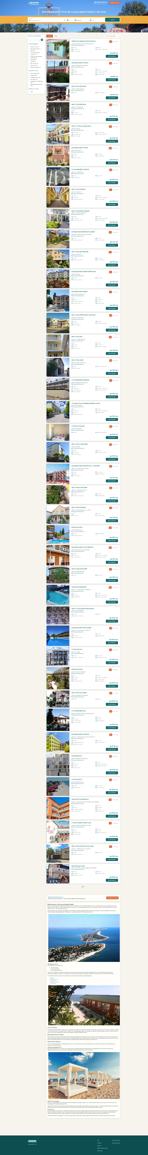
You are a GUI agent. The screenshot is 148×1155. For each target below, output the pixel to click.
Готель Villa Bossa (78, 426)
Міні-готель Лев (77, 337)
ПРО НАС (99, 1143)
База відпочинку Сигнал (80, 63)
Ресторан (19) (34, 79)
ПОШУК (112, 19)
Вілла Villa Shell (77, 527)
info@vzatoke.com (116, 1143)
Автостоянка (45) (35, 73)
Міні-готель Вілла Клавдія (80, 211)
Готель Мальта (77, 779)
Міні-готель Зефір (77, 360)
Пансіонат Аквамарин (79, 587)
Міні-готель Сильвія (78, 189)
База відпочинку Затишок (80, 734)
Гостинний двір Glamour (80, 169)
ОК (42, 39)
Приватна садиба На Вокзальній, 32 (84, 41)
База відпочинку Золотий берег (82, 547)
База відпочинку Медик (80, 291)
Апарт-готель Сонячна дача (81, 126)
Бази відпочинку (54, 979)
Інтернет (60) (34, 75)
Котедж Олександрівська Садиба (83, 232)
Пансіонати (53, 983)
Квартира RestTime (78, 866)
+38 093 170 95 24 (100, 2)
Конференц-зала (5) (36, 77)
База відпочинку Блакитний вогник (84, 271)
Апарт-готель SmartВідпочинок (83, 608)
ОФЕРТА (99, 1145)
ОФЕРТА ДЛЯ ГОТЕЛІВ (102, 1148)
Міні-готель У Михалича (80, 444)
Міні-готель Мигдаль (79, 104)
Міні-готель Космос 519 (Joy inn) (83, 846)
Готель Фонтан (77, 649)
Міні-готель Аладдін (79, 507)
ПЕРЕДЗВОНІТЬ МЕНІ (112, 898)
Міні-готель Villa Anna (79, 693)
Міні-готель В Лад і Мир (79, 487)
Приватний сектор (55, 981)
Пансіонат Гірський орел (80, 799)
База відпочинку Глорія (80, 148)
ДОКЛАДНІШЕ (112, 56)
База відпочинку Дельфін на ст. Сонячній (86, 466)
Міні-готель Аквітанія (79, 86)
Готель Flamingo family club (81, 823)
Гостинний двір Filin (79, 711)
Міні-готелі (53, 980)
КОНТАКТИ (100, 1151)
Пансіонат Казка (77, 669)
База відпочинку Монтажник (81, 628)
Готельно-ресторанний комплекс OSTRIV (86, 403)
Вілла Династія (77, 756)
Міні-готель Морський (79, 569)
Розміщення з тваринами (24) (37, 82)
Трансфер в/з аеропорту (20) (36, 85)
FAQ (98, 1140)
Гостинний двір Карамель (80, 380)
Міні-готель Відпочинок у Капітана (83, 315)
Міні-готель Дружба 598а (80, 252)
